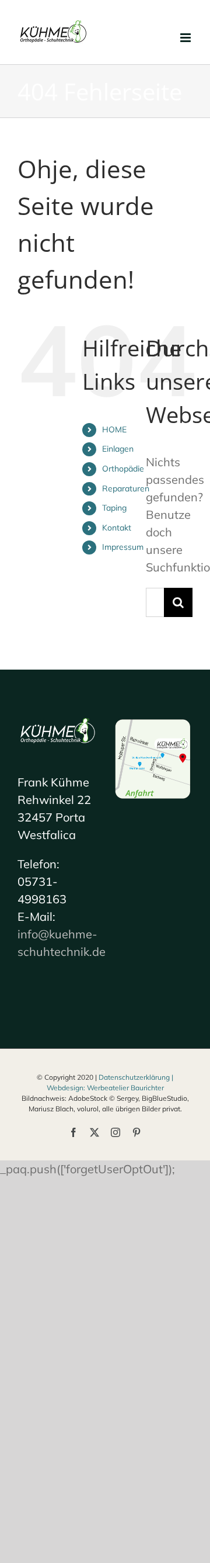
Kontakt (116, 527)
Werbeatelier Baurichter (125, 1087)
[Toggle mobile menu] (186, 38)
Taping (114, 507)
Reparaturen (125, 488)
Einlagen (118, 448)
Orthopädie (123, 468)
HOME (114, 429)
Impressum (123, 547)
